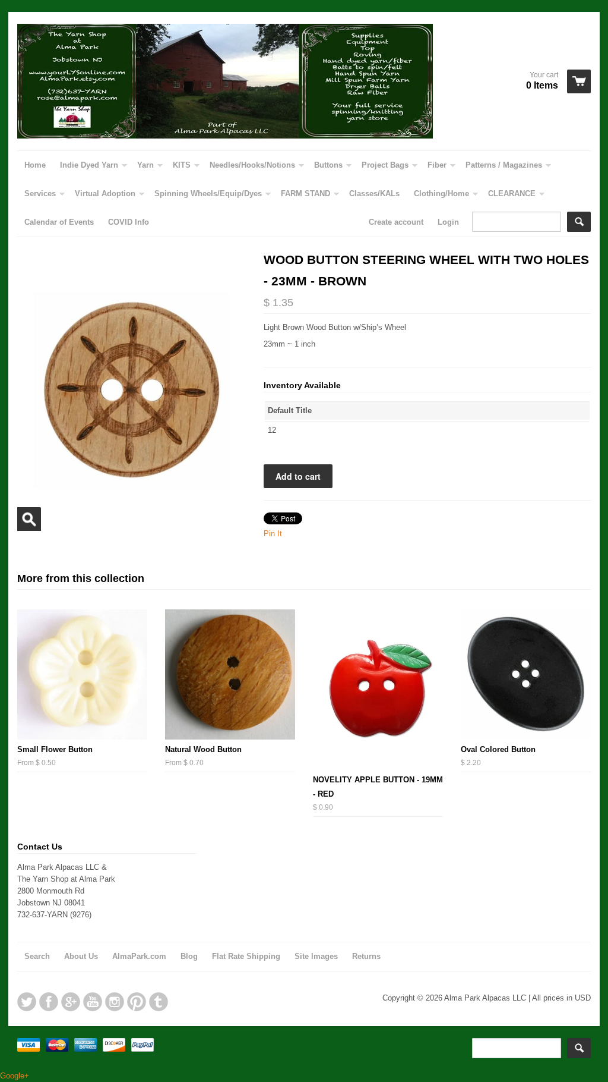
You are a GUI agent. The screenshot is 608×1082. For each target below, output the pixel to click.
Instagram (114, 1001)
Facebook (48, 1001)
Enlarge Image (29, 519)
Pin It (273, 533)
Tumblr (158, 1001)
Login (448, 222)
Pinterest (136, 1001)
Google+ (70, 1001)
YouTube (92, 1001)
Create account (396, 222)
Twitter (26, 1001)
